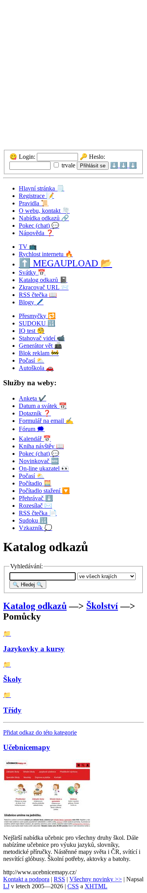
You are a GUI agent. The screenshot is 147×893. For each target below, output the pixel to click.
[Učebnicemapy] (47, 824)
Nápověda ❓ (36, 233)
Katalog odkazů (35, 606)
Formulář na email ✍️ (46, 420)
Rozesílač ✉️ (35, 505)
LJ (6, 886)
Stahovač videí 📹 (42, 338)
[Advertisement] (73, 76)
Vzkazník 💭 (35, 528)
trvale (67, 165)
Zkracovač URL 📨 (44, 287)
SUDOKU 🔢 (37, 323)
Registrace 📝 (36, 195)
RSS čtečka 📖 (38, 294)
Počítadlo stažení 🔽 (44, 490)
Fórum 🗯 (32, 429)
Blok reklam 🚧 (39, 353)
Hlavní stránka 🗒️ (41, 188)
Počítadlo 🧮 (35, 483)
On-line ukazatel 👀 (44, 468)
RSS (59, 879)
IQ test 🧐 (32, 330)
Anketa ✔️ (32, 398)
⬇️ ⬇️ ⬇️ (123, 165)
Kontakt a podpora (26, 879)
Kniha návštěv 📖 (41, 446)
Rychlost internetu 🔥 (46, 254)
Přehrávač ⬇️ (36, 498)
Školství (102, 606)
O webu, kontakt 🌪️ (44, 210)
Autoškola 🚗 (36, 368)
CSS (73, 886)
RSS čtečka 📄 (38, 513)
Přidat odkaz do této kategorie (40, 732)
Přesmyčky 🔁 (37, 316)
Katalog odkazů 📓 (43, 280)
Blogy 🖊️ (31, 302)
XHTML (96, 886)
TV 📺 (28, 246)
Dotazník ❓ (35, 413)
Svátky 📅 (32, 272)
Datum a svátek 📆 (43, 405)
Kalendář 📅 (35, 438)
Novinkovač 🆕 (39, 461)
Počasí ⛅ (31, 360)
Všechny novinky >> (95, 879)
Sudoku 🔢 (33, 520)
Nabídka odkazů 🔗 (44, 218)
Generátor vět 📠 (40, 345)
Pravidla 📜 (34, 203)
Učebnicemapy (26, 747)
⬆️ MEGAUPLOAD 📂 (65, 263)
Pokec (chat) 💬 (39, 225)
